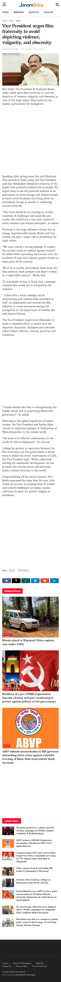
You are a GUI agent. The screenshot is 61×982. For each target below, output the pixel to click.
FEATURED (23, 570)
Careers (5, 963)
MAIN (12, 570)
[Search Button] (57, 4)
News (5, 13)
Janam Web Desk (10, 49)
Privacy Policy (21, 966)
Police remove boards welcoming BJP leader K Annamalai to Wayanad (34, 870)
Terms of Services (39, 966)
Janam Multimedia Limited (14, 972)
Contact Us (6, 966)
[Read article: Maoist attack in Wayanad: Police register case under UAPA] (30, 617)
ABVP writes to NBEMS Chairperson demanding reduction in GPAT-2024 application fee (34, 843)
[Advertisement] (30, 141)
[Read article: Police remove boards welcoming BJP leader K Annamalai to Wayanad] (8, 871)
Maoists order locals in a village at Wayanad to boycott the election (33, 881)
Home (4, 21)
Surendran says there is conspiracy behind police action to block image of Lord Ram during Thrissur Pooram (37, 922)
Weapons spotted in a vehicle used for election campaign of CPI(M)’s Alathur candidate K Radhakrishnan (35, 831)
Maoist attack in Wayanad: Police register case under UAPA (28, 642)
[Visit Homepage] (31, 4)
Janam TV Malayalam (22, 963)
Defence (34, 13)
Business (19, 13)
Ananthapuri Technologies (26, 975)
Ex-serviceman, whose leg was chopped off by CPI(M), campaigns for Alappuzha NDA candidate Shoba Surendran (36, 910)
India (18, 21)
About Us (39, 963)
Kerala (8, 634)
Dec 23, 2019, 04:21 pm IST (32, 49)
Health (48, 13)
